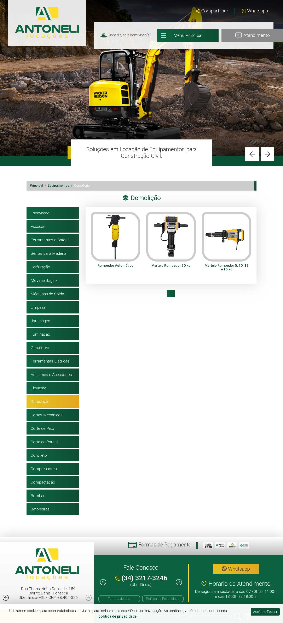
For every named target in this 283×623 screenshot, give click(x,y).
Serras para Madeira (48, 253)
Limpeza (38, 307)
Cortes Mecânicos (47, 415)
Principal (36, 185)
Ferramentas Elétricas (50, 361)
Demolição (40, 401)
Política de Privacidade (162, 599)
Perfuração (40, 267)
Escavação (40, 213)
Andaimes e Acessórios (51, 374)
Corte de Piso (42, 428)
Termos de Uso (119, 599)
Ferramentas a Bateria (50, 240)
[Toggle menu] (188, 35)
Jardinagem (41, 320)
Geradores (40, 347)
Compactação (43, 482)
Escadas (38, 226)
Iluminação (40, 334)
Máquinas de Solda (47, 294)
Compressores (44, 468)
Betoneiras (40, 509)
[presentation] (252, 154)
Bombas (38, 495)
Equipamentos (58, 185)
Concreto (39, 455)
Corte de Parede (45, 441)
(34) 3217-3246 (144, 578)
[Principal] (47, 23)
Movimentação (44, 280)
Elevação (38, 388)
